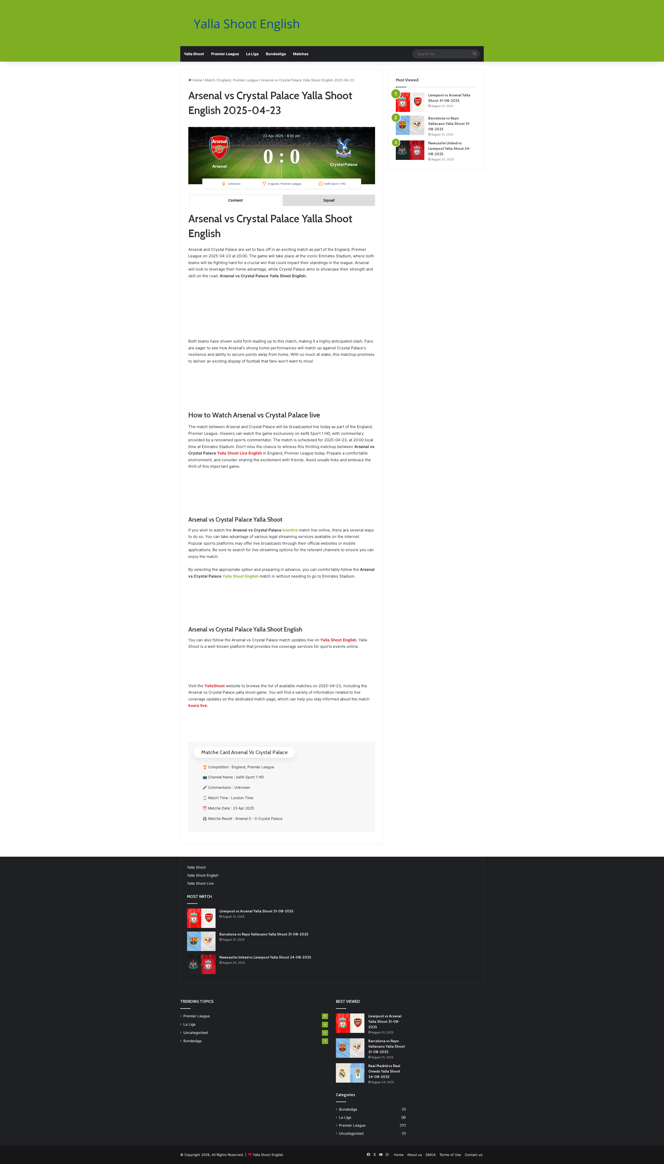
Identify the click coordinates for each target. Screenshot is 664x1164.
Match (210, 80)
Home (196, 80)
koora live (197, 705)
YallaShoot (214, 685)
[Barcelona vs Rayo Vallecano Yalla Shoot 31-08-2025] (410, 125)
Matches (300, 54)
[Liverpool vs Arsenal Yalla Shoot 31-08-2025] (410, 102)
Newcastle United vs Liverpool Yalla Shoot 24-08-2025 (449, 148)
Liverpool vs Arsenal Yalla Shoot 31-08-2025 (256, 911)
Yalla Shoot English (241, 576)
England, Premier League (238, 80)
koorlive (290, 530)
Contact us (473, 1155)
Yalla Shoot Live (200, 883)
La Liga (252, 54)
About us (414, 1155)
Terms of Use (450, 1155)
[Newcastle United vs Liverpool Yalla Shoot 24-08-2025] (410, 150)
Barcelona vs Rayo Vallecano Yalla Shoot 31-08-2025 (449, 123)
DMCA (431, 1155)
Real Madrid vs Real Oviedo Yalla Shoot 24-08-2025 (384, 1071)
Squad (329, 200)
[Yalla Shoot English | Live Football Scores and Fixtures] (251, 24)
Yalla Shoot (194, 54)
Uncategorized (195, 1033)
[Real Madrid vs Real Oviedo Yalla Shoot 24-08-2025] (350, 1073)
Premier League (225, 54)
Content (235, 200)
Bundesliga (276, 54)
